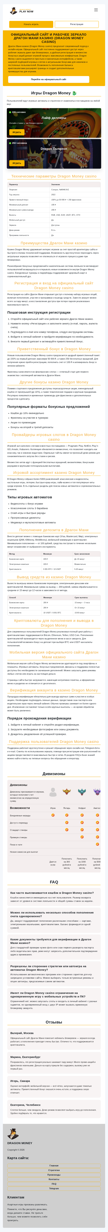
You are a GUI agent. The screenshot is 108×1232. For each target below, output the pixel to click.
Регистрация (76, 24)
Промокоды (53, 1175)
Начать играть (31, 24)
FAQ (54, 1184)
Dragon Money (19, 1143)
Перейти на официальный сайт (48, 79)
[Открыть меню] (96, 9)
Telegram (54, 1188)
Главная (54, 1166)
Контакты (54, 1179)
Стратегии (54, 1170)
